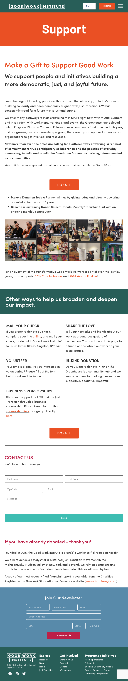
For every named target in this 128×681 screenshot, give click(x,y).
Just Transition (46, 670)
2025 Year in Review (83, 276)
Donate (63, 666)
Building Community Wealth (99, 666)
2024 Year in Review (48, 276)
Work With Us (66, 659)
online (37, 336)
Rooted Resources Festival (98, 670)
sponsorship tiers (17, 411)
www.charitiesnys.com (101, 581)
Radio (42, 666)
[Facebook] (10, 674)
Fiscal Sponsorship (94, 659)
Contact (64, 663)
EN (87, 6)
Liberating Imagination (96, 673)
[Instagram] (17, 674)
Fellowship (90, 663)
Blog (41, 663)
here (9, 416)
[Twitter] (24, 674)
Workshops (65, 670)
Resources (44, 659)
